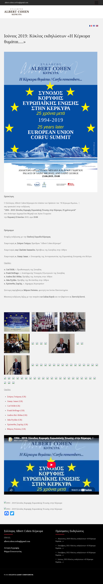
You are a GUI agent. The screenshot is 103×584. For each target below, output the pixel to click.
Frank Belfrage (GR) (15, 410)
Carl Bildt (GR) (13, 406)
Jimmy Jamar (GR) (15, 401)
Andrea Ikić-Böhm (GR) (17, 415)
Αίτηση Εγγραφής (11, 548)
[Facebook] (96, 3)
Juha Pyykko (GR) (14, 420)
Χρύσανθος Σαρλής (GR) (17, 424)
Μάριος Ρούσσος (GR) (16, 429)
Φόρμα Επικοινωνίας (13, 551)
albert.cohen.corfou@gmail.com (17, 541)
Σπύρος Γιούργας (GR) (16, 397)
